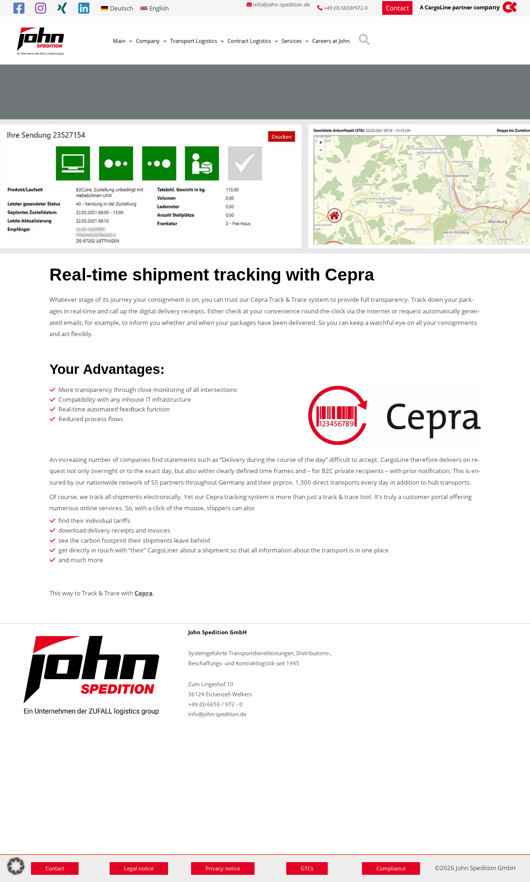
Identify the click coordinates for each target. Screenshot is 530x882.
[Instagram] (40, 8)
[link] (117, 8)
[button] (397, 8)
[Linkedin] (84, 8)
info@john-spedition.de (281, 4)
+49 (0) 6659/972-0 (346, 7)
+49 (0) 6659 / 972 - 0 (215, 704)
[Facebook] (19, 8)
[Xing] (62, 8)
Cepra (143, 593)
